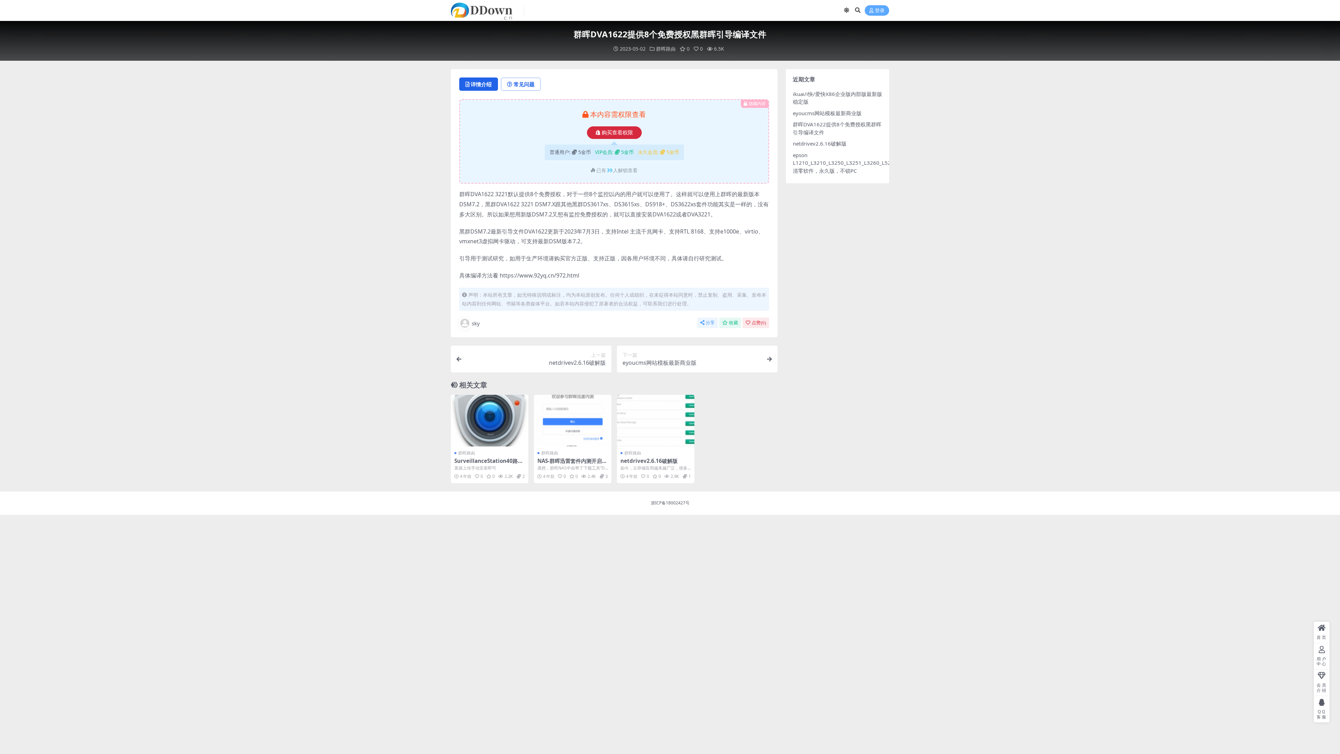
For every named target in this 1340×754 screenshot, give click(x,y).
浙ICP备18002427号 (670, 503)
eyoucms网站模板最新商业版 (827, 113)
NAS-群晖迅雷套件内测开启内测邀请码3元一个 (572, 464)
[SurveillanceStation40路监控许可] (489, 420)
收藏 (733, 322)
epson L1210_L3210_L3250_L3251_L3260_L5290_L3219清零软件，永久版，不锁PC (854, 162)
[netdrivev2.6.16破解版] (655, 420)
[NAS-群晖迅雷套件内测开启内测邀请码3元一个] (572, 420)
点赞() (759, 322)
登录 (880, 10)
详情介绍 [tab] (481, 84)
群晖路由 (666, 48)
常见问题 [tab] (524, 84)
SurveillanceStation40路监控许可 (488, 464)
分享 (710, 322)
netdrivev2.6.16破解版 (649, 460)
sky (476, 323)
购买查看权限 (617, 132)
